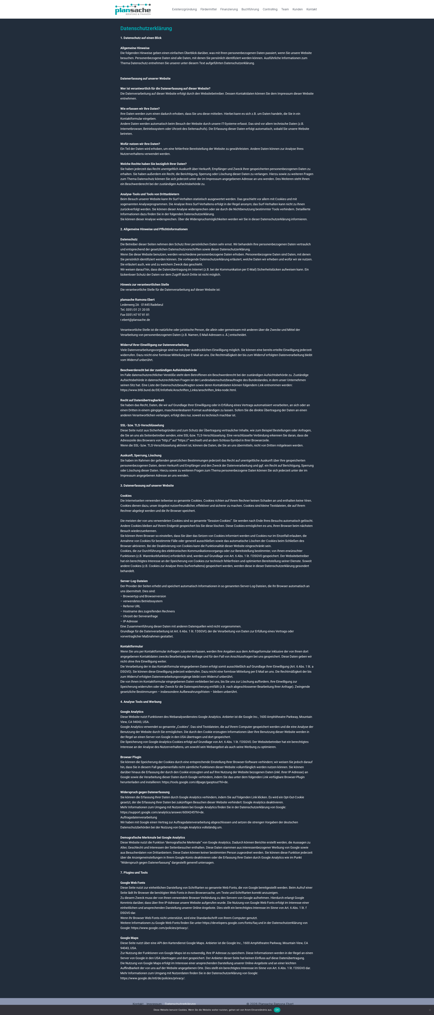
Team (285, 9)
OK (277, 1009)
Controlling (270, 9)
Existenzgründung (184, 9)
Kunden (298, 9)
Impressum (154, 1004)
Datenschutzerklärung (180, 1004)
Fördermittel (209, 9)
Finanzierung (229, 9)
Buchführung (250, 9)
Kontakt (312, 9)
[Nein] (429, 1010)
